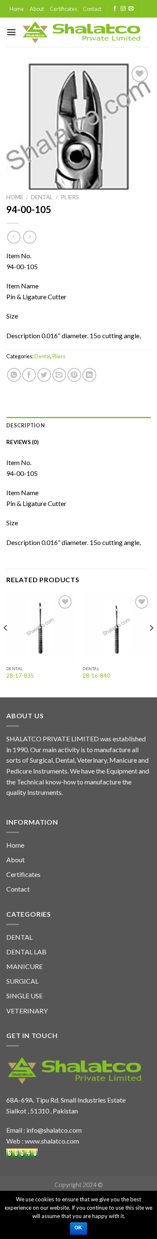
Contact (92, 8)
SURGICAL (22, 981)
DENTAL (19, 937)
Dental (42, 197)
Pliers (70, 197)
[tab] (78, 425)
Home (17, 8)
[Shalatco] (81, 32)
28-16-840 (96, 675)
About (37, 8)
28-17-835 (20, 675)
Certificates (63, 8)
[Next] (151, 644)
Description (25, 425)
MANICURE (24, 966)
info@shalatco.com (54, 1130)
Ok (78, 1228)
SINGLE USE (24, 996)
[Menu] (11, 32)
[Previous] (6, 644)
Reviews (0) (22, 442)
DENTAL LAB (26, 952)
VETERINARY (27, 1011)
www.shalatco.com (52, 1141)
